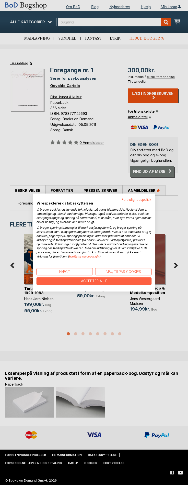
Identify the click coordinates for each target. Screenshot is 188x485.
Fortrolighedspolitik (137, 200)
